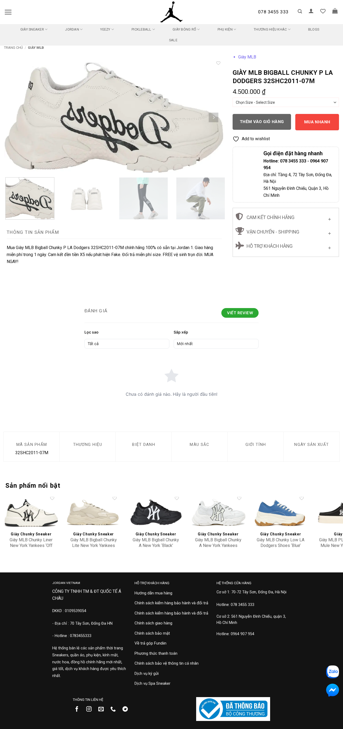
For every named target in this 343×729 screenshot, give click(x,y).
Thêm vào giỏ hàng (262, 121)
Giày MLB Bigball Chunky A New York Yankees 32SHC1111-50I (218, 545)
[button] (8, 12)
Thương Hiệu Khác (270, 29)
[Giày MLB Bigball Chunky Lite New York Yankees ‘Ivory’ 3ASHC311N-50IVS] (93, 513)
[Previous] (15, 117)
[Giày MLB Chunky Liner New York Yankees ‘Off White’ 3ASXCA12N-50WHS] (31, 513)
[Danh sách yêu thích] (323, 11)
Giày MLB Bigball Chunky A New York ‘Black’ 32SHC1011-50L (156, 545)
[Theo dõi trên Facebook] (79, 709)
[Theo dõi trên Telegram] (127, 709)
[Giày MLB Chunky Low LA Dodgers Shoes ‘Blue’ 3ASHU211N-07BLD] (280, 513)
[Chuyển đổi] (329, 218)
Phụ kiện (225, 29)
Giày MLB (36, 48)
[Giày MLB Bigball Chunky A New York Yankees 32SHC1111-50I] (218, 513)
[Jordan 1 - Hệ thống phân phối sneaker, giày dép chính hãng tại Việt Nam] (171, 12)
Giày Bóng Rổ (184, 29)
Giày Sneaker (32, 29)
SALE (173, 40)
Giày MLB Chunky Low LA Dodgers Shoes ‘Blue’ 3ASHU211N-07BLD (280, 545)
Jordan (72, 29)
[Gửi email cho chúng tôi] (103, 709)
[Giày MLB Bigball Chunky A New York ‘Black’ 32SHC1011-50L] (156, 513)
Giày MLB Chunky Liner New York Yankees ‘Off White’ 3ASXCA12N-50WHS (31, 548)
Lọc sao (91, 332)
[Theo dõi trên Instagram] (91, 709)
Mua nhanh (317, 122)
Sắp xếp (181, 332)
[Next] (213, 117)
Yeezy (105, 29)
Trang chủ (13, 48)
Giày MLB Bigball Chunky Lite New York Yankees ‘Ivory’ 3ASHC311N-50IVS (93, 545)
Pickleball (141, 29)
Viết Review (240, 312)
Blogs (313, 29)
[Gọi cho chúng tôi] (115, 709)
